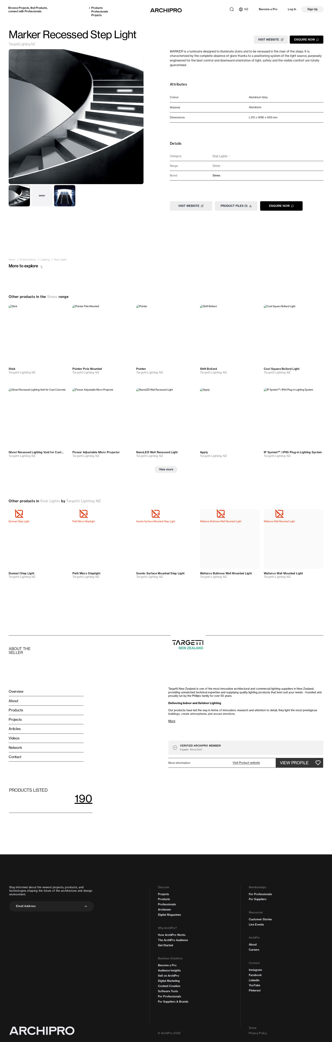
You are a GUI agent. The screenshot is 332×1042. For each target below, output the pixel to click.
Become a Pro (268, 9)
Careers (254, 949)
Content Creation (169, 986)
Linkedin (254, 980)
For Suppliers (257, 899)
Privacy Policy (258, 1033)
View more (166, 469)
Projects (24, 8)
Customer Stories (260, 919)
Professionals (33, 11)
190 (83, 798)
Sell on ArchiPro (168, 975)
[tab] (19, 195)
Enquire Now (304, 39)
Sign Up (312, 9)
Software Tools (168, 991)
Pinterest (255, 990)
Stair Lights (50, 501)
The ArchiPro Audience (173, 940)
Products (41, 8)
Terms (252, 1028)
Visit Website (268, 39)
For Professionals (169, 996)
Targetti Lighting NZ (22, 44)
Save (60, 310)
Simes (52, 296)
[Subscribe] (85, 906)
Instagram (255, 970)
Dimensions (177, 117)
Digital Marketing (169, 981)
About (253, 944)
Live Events (256, 924)
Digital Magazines (169, 914)
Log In (292, 9)
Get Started (165, 945)
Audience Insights (169, 970)
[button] (246, 762)
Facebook (255, 975)
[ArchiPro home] (166, 10)
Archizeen (164, 909)
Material (175, 107)
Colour (174, 97)
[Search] (232, 9)
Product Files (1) (234, 206)
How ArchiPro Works (172, 935)
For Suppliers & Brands (173, 1001)
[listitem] (12, 260)
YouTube (254, 985)
